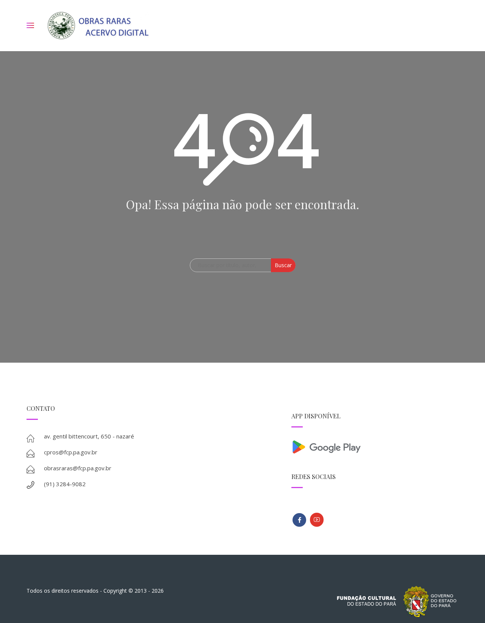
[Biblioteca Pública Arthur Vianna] (299, 520)
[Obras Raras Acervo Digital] (97, 25)
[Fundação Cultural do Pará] (317, 520)
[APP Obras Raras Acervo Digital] (374, 446)
